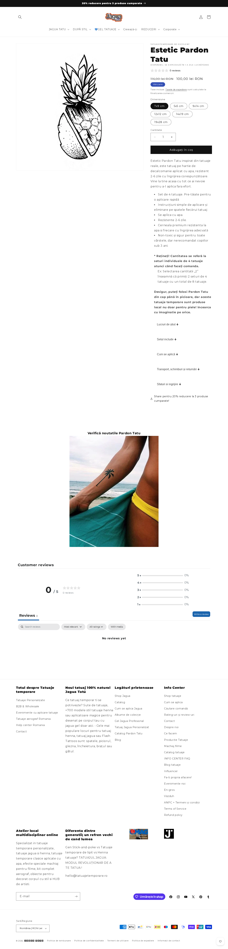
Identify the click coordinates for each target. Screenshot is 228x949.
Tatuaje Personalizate (30, 700)
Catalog (120, 702)
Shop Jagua (122, 696)
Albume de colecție (128, 714)
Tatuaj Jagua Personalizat (132, 727)
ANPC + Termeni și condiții (182, 802)
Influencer (171, 771)
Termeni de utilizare (117, 940)
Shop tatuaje (172, 696)
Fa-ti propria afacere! (178, 777)
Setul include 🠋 (167, 339)
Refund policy (173, 815)
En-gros (169, 789)
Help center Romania (30, 725)
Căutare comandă (176, 708)
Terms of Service (175, 808)
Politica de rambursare (59, 940)
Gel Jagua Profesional (129, 721)
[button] (20, 17)
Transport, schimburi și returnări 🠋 (178, 369)
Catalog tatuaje (174, 752)
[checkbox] (117, 627)
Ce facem (170, 733)
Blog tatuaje (172, 764)
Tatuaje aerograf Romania (33, 718)
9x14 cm (198, 106)
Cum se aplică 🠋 (167, 354)
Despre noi (171, 727)
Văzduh (169, 796)
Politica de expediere (143, 940)
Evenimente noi (174, 783)
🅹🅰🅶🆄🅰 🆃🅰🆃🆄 (34, 941)
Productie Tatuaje (176, 739)
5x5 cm (178, 106)
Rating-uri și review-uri (179, 714)
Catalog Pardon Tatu (128, 733)
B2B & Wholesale (27, 706)
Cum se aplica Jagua (128, 708)
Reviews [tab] (28, 615)
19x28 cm (161, 122)
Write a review (201, 614)
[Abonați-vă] (76, 896)
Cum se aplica (173, 702)
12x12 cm (160, 114)
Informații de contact (169, 940)
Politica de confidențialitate (89, 940)
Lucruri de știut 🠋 (167, 324)
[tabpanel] (114, 650)
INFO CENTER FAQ (177, 758)
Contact (21, 731)
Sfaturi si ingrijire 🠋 (169, 384)
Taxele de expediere (176, 89)
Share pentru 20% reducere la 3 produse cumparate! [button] (181, 398)
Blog (118, 739)
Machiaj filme (173, 746)
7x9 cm (159, 106)
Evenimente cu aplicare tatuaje (37, 712)
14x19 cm (182, 114)
